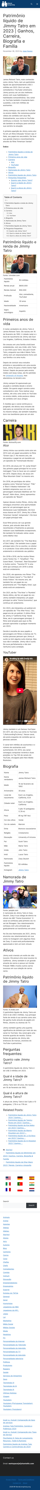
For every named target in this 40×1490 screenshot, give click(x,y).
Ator (12, 162)
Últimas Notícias (10, 1393)
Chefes (6, 1262)
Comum (6, 1276)
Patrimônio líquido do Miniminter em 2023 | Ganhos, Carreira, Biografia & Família (19, 1156)
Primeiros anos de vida (17, 157)
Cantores (7, 1252)
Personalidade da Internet (14, 1341)
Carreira (11, 160)
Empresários (8, 1286)
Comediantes (8, 1269)
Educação (7, 1279)
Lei (4, 1317)
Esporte (6, 1290)
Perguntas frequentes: (14, 228)
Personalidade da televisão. (14, 1348)
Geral (5, 1300)
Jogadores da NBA (11, 1307)
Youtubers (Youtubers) (12, 1409)
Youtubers (7, 1400)
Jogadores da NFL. (11, 1310)
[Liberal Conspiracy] (8, 4)
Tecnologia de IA (10, 1386)
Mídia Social (8, 1324)
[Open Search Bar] (31, 4)
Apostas (6, 1224)
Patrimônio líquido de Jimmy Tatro (22, 175)
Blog (5, 1248)
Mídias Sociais (9, 1328)
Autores (6, 1245)
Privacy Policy (11, 1480)
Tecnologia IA (8, 1390)
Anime (5, 1221)
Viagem (6, 1396)
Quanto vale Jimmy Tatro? (22, 180)
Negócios (7, 1334)
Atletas (6, 1228)
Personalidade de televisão (14, 1355)
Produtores (7, 1365)
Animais (6, 1217)
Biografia (12, 167)
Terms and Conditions (26, 1480)
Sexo (5, 1379)
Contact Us (17, 1483)
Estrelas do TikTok (10, 1293)
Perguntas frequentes (17, 178)
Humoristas (8, 1303)
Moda (5, 1331)
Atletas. (6, 1231)
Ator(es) (9, 1150)
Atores (5, 1238)
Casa (5, 1259)
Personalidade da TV (12, 1352)
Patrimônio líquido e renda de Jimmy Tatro (19, 204)
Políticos (6, 1362)
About (25, 1483)
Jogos (5, 1314)
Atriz (5, 1241)
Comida (6, 1272)
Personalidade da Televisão (14, 1345)
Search (6, 1201)
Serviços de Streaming (12, 1376)
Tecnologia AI (8, 1383)
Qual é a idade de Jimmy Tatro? (20, 233)
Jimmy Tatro (23, 870)
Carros (6, 1255)
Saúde (5, 1372)
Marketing (7, 1321)
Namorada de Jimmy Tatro (19, 170)
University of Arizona (14, 376)
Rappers (6, 1369)
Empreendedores (10, 1283)
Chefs (5, 1266)
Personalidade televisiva (13, 1359)
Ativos (10, 173)
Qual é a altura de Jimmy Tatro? (20, 236)
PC (4, 1338)
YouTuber (15, 165)
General (6, 1297)
